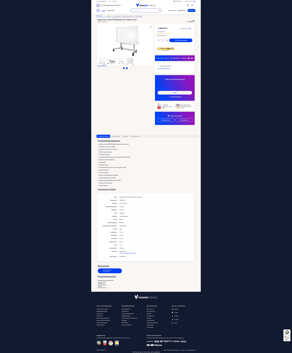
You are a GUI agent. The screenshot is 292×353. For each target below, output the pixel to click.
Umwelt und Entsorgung (102, 322)
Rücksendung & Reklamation (103, 318)
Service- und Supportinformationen (127, 253)
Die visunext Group (151, 311)
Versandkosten (156, 352)
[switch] (287, 340)
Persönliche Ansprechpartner (128, 313)
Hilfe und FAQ (99, 316)
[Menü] (98, 10)
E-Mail (174, 92)
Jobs (110, 1)
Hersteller (149, 313)
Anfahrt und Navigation (127, 325)
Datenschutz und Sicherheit (173, 350)
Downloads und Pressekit (152, 322)
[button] (165, 49)
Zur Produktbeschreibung (163, 68)
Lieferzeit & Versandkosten (102, 309)
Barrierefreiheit (150, 327)
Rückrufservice (125, 322)
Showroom (115, 1)
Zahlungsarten (100, 313)
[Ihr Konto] (192, 5)
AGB (165, 350)
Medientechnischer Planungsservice (129, 318)
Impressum (182, 350)
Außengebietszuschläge (102, 311)
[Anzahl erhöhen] (167, 40)
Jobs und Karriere (150, 320)
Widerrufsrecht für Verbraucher (103, 320)
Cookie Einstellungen (190, 350)
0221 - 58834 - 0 (117, 5)
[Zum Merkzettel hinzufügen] (150, 26)
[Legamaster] (191, 21)
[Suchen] (160, 10)
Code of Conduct (150, 325)
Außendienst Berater (126, 316)
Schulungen (124, 320)
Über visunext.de (150, 309)
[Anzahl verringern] (158, 40)
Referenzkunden (150, 316)
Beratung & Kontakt (126, 309)
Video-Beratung (125, 311)
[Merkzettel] (188, 5)
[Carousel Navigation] (125, 68)
